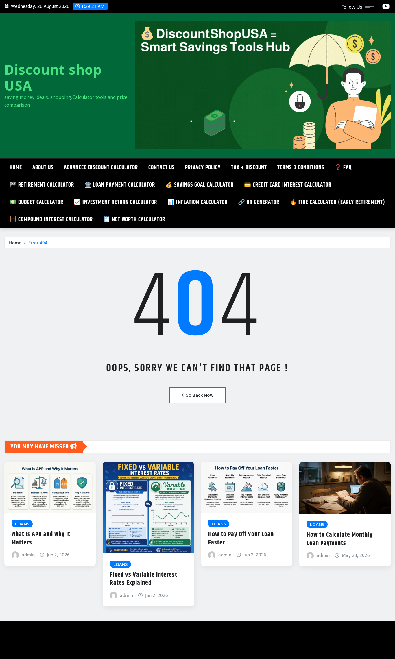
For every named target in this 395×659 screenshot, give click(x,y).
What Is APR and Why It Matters (41, 538)
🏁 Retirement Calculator (42, 185)
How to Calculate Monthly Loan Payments (340, 539)
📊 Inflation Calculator (197, 202)
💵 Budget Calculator (36, 202)
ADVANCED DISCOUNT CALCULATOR (101, 167)
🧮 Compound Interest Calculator (51, 219)
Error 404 (37, 242)
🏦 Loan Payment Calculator (119, 185)
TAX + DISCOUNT (249, 167)
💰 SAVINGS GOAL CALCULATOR (199, 185)
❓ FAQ (343, 167)
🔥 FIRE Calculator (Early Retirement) (337, 202)
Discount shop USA (53, 77)
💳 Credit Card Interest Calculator (287, 185)
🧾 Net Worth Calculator (134, 219)
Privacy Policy (203, 167)
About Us (42, 167)
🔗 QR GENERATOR (258, 202)
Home (16, 167)
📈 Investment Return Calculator (115, 202)
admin (28, 555)
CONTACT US (161, 167)
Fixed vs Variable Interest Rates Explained (143, 579)
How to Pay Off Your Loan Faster (241, 538)
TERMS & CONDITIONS (300, 167)
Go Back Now (199, 395)
